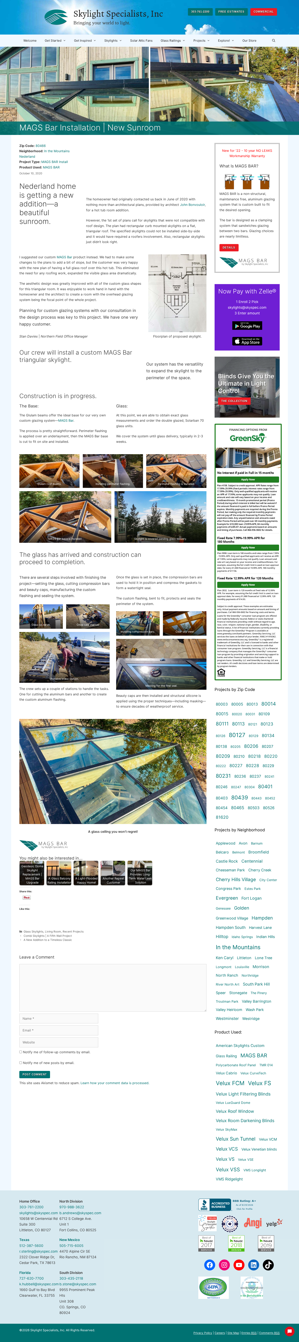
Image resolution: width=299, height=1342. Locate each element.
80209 (223, 756)
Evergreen (227, 898)
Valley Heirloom (229, 1010)
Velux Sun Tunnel (235, 1139)
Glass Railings (171, 40)
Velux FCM (230, 1083)
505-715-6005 (71, 1246)
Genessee (223, 908)
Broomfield (258, 852)
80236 (240, 776)
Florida (25, 1273)
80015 (222, 713)
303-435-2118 (71, 1278)
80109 (264, 714)
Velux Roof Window (235, 1111)
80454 (222, 808)
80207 (267, 746)
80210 (239, 756)
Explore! (224, 40)
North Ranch (227, 975)
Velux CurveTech (253, 1073)
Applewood (225, 843)
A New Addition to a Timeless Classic (48, 939)
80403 (222, 798)
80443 (256, 798)
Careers (220, 1332)
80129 (253, 736)
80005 (237, 704)
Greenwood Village (232, 918)
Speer (221, 993)
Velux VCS (227, 1149)
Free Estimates (231, 11)
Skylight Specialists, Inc (118, 13)
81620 (222, 817)
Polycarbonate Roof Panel (236, 1065)
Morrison (261, 966)
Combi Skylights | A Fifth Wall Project (48, 935)
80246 (222, 787)
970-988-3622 (71, 1207)
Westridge (251, 1018)
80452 (270, 798)
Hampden (262, 918)
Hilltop (222, 936)
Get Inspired (83, 40)
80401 (265, 786)
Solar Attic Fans (141, 40)
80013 (252, 704)
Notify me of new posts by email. (48, 1063)
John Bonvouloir (192, 205)
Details (229, 247)
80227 (235, 765)
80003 (222, 704)
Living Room (53, 931)
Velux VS (225, 1159)
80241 (269, 776)
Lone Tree (263, 958)
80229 (268, 765)
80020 (237, 714)
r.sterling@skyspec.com (38, 1251)
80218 (254, 756)
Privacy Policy (202, 1332)
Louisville (242, 967)
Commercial (264, 11)
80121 (252, 724)
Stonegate (238, 993)
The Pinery (259, 993)
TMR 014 (266, 1065)
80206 (251, 746)
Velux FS (259, 1083)
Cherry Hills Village (236, 879)
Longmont (223, 967)
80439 (239, 797)
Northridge (250, 975)
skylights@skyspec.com (38, 1213)
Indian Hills (265, 937)
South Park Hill (256, 984)
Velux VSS (228, 1169)
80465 (237, 807)
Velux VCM (268, 1139)
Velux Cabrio (226, 1073)
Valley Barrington (256, 1001)
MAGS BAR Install (54, 162)
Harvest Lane (260, 927)
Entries (249, 1332)
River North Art (227, 984)
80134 (268, 735)
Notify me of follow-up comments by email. (56, 1052)
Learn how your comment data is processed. (115, 1083)
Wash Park (255, 1010)
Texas (24, 1240)
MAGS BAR (51, 167)
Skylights (111, 40)
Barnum (257, 843)
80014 (268, 704)
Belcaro (222, 852)
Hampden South (231, 927)
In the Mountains (57, 151)
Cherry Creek (259, 870)
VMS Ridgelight (229, 1179)
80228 (252, 765)
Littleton (244, 958)
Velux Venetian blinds (259, 1149)
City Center (268, 880)
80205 (235, 747)
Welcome (30, 40)
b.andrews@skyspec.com (80, 1213)
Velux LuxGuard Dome (233, 1103)
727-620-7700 (31, 1278)
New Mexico (69, 1240)
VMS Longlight (254, 1170)
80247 (236, 787)
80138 (221, 746)
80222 (221, 766)
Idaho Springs (242, 937)
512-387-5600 (31, 1246)
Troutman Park (227, 1001)
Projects (199, 40)
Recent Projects (73, 931)
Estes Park (252, 889)
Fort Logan (251, 898)
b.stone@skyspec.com (77, 1284)
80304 (249, 787)
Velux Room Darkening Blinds (245, 1120)
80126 (220, 736)
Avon (243, 843)
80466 (41, 146)
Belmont (238, 852)
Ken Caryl (225, 957)
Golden (241, 908)
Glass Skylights (33, 931)
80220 (270, 756)
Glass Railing (226, 1056)
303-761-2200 (200, 11)
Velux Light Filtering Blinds (243, 1094)
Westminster (227, 1018)
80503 (254, 808)
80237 (255, 776)
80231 (223, 776)
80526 (269, 808)
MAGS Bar (64, 257)
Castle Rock (227, 861)
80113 (238, 723)
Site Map (233, 1332)
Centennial (252, 861)
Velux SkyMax (226, 1129)
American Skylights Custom (240, 1045)
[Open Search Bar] (274, 41)
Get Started (53, 40)
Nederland (27, 156)
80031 (250, 714)
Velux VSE (246, 1159)
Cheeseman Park (230, 870)
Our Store (249, 40)
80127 (237, 735)
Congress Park (228, 888)
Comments (269, 1332)
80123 (267, 723)
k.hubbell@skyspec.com (39, 1284)
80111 (222, 724)
